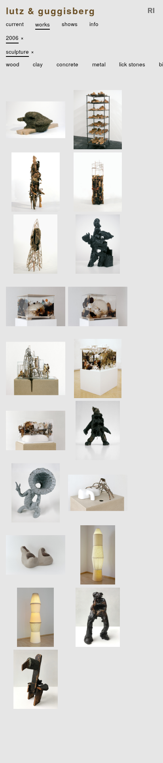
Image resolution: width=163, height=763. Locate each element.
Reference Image (151, 11)
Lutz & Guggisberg (50, 10)
